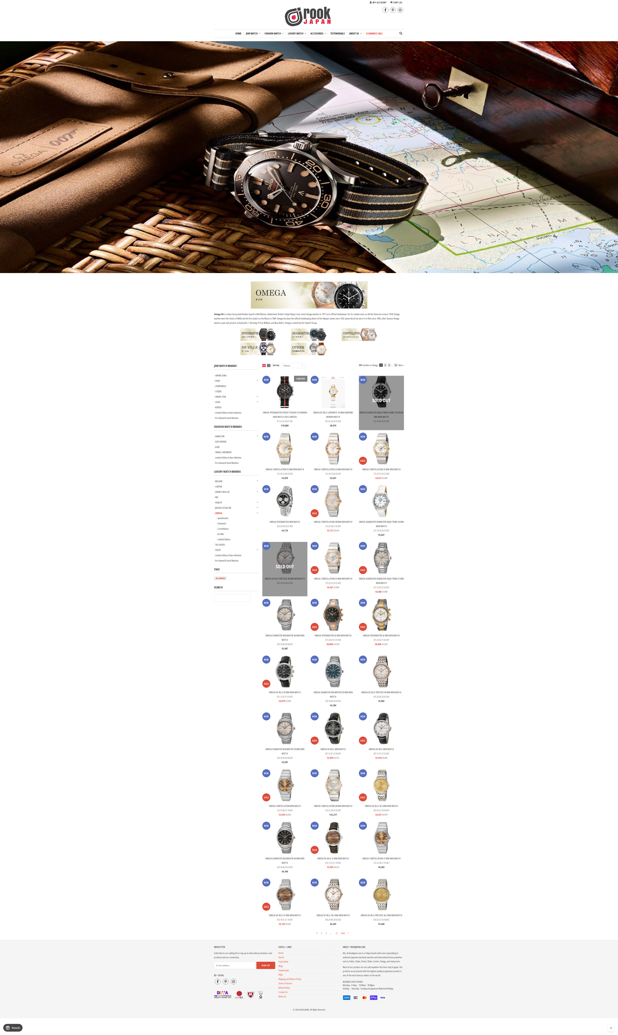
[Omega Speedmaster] (258, 340)
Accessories (317, 33)
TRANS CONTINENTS (223, 452)
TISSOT (218, 550)
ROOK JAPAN (304, 1009)
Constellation (223, 528)
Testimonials (283, 970)
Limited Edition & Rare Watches (228, 412)
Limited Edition (224, 539)
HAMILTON (219, 436)
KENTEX (218, 407)
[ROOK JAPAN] (309, 17)
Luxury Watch (296, 33)
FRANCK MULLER (222, 491)
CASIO (217, 402)
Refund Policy (284, 987)
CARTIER (218, 486)
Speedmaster (223, 518)
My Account (379, 2)
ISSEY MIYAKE (220, 441)
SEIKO (217, 380)
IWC (217, 497)
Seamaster (222, 523)
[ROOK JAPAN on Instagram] (400, 10)
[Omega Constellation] (360, 340)
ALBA (217, 447)
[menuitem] (253, 33)
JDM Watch (252, 33)
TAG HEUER (220, 544)
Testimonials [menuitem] (337, 33)
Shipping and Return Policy (289, 979)
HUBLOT (218, 502)
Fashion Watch (273, 33)
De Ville (221, 534)
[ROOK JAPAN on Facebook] (385, 10)
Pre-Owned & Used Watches (227, 418)
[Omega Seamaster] (309, 340)
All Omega (220, 578)
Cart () (397, 2)
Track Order (283, 961)
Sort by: (276, 365)
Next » (401, 365)
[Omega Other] (309, 354)
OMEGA (218, 513)
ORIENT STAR (220, 396)
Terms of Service (285, 983)
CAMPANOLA (220, 386)
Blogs (280, 966)
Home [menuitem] (238, 33)
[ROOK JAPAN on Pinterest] (393, 10)
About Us (354, 33)
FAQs (280, 974)
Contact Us (282, 992)
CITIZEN (218, 391)
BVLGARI (218, 481)
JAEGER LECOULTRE (223, 507)
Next (343, 933)
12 (396, 365)
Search (281, 957)
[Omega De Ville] (258, 354)
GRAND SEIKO (221, 375)
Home (280, 953)
